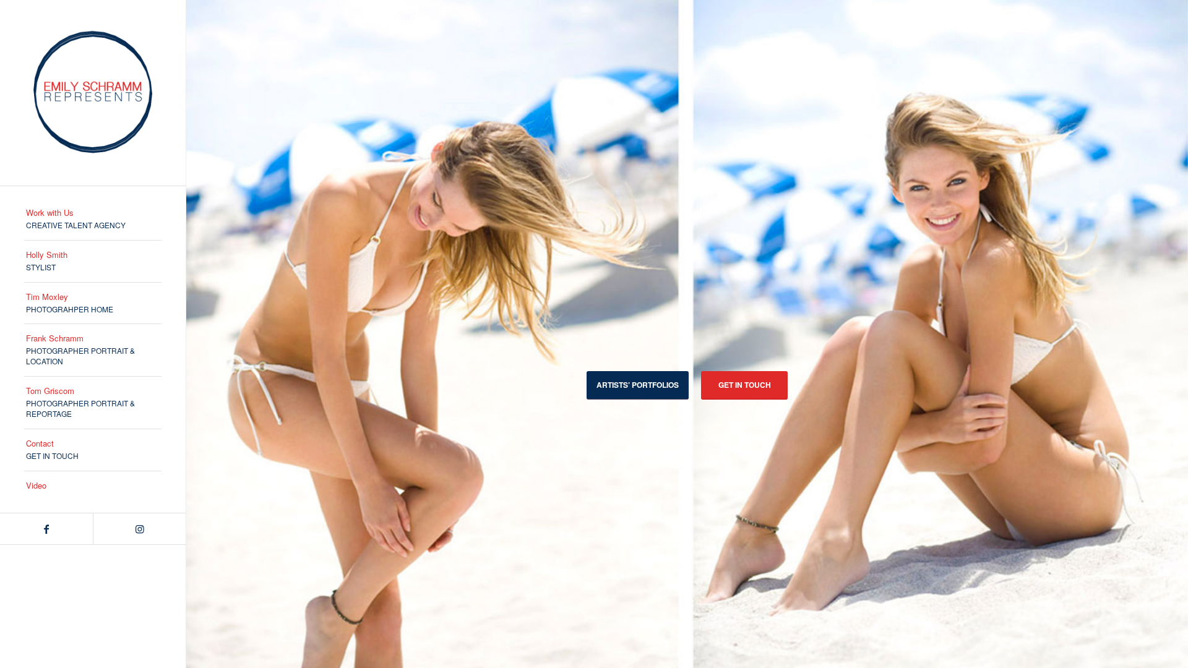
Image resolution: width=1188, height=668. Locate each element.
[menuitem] (92, 220)
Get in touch (744, 384)
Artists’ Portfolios (637, 384)
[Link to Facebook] (46, 528)
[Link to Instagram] (139, 528)
